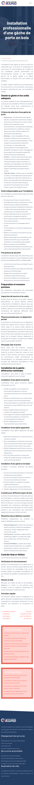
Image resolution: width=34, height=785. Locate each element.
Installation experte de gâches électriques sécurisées (9, 615)
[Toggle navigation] (30, 3)
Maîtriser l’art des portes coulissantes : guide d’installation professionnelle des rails (17, 646)
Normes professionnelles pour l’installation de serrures (25, 615)
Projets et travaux (7, 58)
